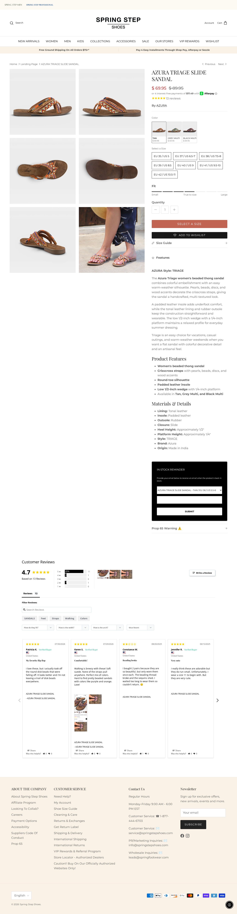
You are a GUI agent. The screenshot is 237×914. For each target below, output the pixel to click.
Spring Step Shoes (30, 904)
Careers (16, 815)
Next (217, 698)
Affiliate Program (23, 802)
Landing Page (29, 64)
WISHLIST (212, 41)
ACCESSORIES (126, 41)
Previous (19, 698)
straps (55, 618)
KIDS (80, 41)
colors (83, 618)
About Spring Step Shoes (29, 796)
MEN (67, 41)
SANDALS (29, 618)
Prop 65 (16, 844)
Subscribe (193, 824)
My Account (62, 802)
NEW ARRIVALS (28, 41)
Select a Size (159, 148)
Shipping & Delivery (68, 833)
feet (43, 618)
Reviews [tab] (27, 593)
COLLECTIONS (100, 41)
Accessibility (20, 827)
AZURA (161, 105)
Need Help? (62, 796)
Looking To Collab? (25, 809)
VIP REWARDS (189, 41)
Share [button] (33, 750)
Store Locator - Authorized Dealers (79, 857)
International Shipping (70, 839)
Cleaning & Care (65, 815)
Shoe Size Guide (65, 809)
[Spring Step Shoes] (118, 23)
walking (69, 618)
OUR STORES (164, 41)
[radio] (159, 132)
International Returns (69, 845)
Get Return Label (66, 827)
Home (13, 64)
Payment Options (24, 821)
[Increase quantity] (174, 210)
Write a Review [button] (204, 572)
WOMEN (52, 41)
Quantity (158, 202)
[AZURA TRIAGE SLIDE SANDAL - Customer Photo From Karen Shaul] (103, 574)
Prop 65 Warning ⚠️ (166, 528)
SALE (145, 41)
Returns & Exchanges (69, 821)
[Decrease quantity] (155, 210)
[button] (45, 753)
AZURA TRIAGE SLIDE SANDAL (60, 64)
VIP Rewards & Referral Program (77, 851)
